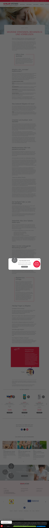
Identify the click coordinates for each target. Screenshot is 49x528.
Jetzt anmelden (24, 266)
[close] (39, 259)
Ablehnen (8, 526)
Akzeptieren (24, 526)
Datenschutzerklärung (32, 525)
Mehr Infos (41, 526)
